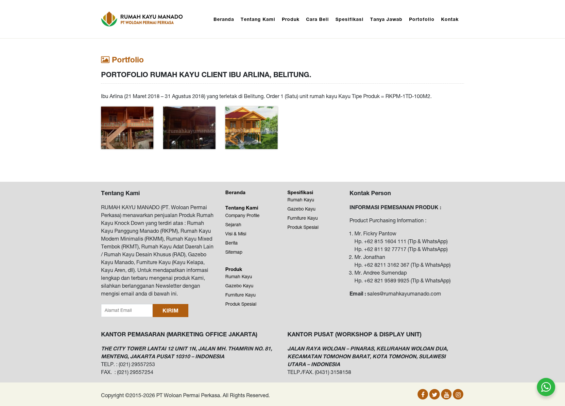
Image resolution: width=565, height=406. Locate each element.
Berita (231, 242)
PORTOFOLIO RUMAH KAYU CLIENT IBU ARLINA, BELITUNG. (206, 75)
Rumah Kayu (238, 276)
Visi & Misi (235, 233)
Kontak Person (370, 192)
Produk (291, 19)
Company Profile (242, 215)
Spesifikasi (349, 19)
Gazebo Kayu (239, 285)
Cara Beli (317, 19)
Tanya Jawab (386, 19)
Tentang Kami (258, 19)
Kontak (450, 19)
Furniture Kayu (240, 294)
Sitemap (233, 252)
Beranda (224, 19)
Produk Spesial (240, 304)
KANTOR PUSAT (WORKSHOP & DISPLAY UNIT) (354, 334)
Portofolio (422, 19)
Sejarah (233, 224)
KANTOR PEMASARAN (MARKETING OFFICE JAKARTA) (179, 334)
